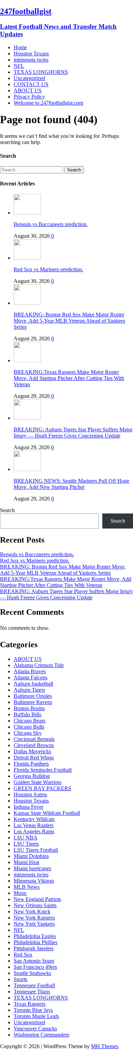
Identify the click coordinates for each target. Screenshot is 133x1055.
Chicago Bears (29, 721)
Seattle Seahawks (32, 973)
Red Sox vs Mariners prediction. (48, 269)
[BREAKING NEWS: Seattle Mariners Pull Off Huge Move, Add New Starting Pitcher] (27, 469)
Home (20, 47)
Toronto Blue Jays (33, 1010)
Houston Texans (31, 53)
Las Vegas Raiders (34, 825)
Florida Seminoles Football (43, 770)
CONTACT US (31, 84)
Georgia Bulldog (32, 776)
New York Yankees (34, 924)
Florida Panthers (31, 764)
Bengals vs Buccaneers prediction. (51, 224)
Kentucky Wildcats (34, 819)
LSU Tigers (26, 844)
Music (20, 893)
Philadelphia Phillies (35, 942)
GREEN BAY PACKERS (42, 788)
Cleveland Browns (34, 745)
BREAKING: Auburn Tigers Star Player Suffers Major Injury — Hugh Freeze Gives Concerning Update (73, 433)
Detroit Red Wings (34, 757)
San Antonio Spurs (34, 961)
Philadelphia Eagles (35, 936)
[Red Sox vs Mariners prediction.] (27, 258)
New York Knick (32, 911)
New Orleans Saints (35, 905)
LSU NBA (26, 838)
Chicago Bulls (29, 727)
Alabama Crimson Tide (39, 665)
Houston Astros (30, 794)
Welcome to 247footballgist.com (48, 103)
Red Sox (23, 955)
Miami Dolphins (31, 856)
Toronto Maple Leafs (36, 1016)
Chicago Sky (28, 733)
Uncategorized (29, 78)
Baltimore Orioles (33, 696)
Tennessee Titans (32, 991)
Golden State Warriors (37, 782)
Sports (20, 979)
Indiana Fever (28, 807)
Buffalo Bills (27, 714)
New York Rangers (34, 918)
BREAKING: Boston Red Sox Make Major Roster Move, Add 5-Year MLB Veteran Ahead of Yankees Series (69, 321)
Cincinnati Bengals (34, 739)
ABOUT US (28, 90)
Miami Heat (26, 862)
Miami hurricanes (32, 868)
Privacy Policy (29, 97)
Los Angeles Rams (34, 831)
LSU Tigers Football (36, 850)
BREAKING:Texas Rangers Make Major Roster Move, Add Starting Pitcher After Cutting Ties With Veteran (69, 378)
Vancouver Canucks (35, 1028)
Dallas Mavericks (32, 751)
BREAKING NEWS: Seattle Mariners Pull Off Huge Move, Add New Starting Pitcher (71, 484)
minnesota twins (31, 60)
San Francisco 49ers (35, 967)
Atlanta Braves (30, 671)
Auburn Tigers (29, 690)
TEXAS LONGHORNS (41, 72)
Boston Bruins (29, 708)
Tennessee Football (34, 985)
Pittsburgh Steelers (34, 948)
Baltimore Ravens (33, 702)
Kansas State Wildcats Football (47, 813)
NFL (19, 66)
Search (7, 510)
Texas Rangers (29, 1004)
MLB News (27, 887)
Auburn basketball (33, 684)
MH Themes (104, 1046)
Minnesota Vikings (34, 881)
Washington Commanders (41, 1035)
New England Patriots (37, 899)
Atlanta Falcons (30, 677)
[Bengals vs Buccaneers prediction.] (27, 213)
